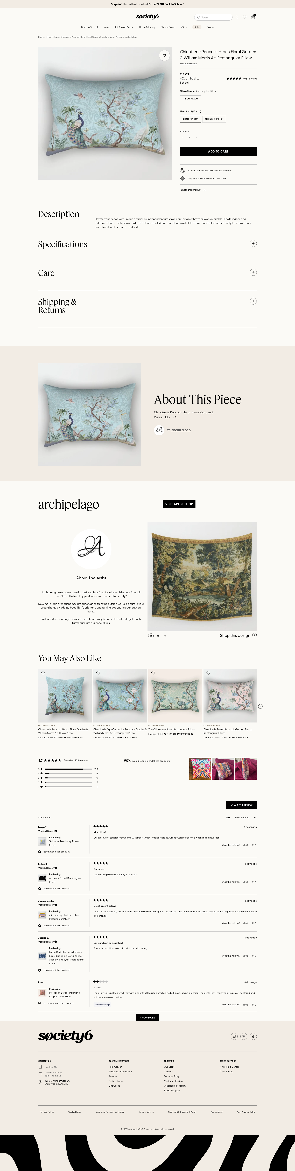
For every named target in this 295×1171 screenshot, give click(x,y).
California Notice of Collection (110, 1111)
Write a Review (245, 806)
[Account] (236, 17)
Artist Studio (226, 1071)
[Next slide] (260, 707)
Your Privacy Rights (246, 1111)
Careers (168, 1071)
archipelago (190, 63)
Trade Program (172, 1090)
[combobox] (213, 17)
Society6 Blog (171, 1076)
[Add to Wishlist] (43, 673)
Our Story (169, 1066)
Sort (228, 817)
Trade (210, 27)
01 (151, 636)
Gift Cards (114, 1085)
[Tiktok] (253, 1036)
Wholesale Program (175, 1085)
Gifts (184, 27)
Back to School (89, 27)
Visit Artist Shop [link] (179, 504)
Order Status (116, 1081)
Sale (196, 27)
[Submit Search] (198, 17)
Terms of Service (146, 1111)
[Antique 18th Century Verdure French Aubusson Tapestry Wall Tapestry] (202, 576)
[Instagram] (234, 1036)
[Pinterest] (243, 1036)
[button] (242, 78)
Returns (113, 1076)
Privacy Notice (47, 1111)
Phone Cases (168, 27)
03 (165, 636)
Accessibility (217, 1111)
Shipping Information (120, 1071)
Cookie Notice (75, 1111)
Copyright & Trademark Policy (182, 1111)
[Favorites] (244, 17)
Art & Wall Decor (124, 27)
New (106, 27)
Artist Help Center (229, 1066)
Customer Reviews (174, 1081)
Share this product (191, 189)
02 (158, 636)
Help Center (115, 1066)
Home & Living (147, 27)
